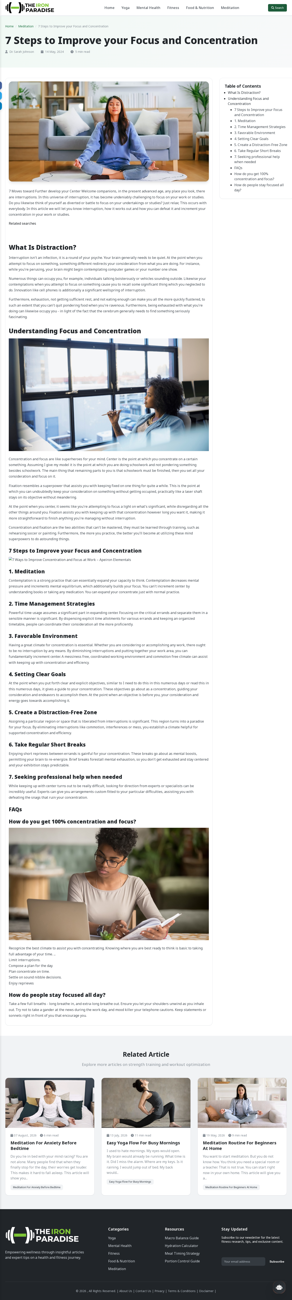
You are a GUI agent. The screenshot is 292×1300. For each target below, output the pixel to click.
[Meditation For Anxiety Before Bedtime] (49, 1103)
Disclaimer (206, 1291)
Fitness (173, 7)
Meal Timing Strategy (182, 1253)
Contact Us (143, 1291)
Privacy (159, 1291)
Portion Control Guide (182, 1261)
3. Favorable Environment (254, 132)
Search (279, 7)
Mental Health (148, 7)
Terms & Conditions (182, 1291)
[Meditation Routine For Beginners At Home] (242, 1103)
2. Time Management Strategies (260, 126)
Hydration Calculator (181, 1245)
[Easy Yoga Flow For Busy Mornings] (146, 1103)
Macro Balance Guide (182, 1238)
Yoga (125, 7)
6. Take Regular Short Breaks (257, 150)
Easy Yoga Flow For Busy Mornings (143, 1143)
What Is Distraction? (244, 92)
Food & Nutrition (200, 7)
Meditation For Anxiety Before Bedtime (43, 1145)
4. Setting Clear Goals (251, 138)
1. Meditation (244, 120)
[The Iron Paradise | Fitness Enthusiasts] (42, 1236)
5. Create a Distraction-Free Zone (260, 144)
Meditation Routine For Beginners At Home (239, 1145)
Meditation (230, 7)
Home (109, 7)
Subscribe (277, 1261)
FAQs (238, 167)
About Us (125, 1291)
